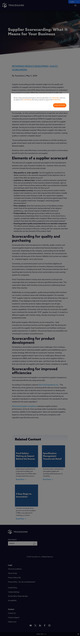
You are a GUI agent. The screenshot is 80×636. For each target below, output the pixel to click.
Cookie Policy (55, 98)
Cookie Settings (27, 100)
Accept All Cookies (59, 105)
